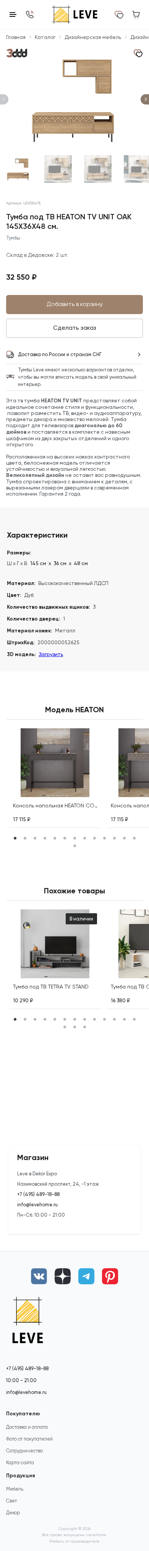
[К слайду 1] (18, 169)
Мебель (14, 1489)
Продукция (20, 1475)
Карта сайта (20, 1462)
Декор (13, 1512)
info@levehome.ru (37, 1204)
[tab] (43, 795)
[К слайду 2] (58, 169)
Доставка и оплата (27, 1427)
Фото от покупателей (29, 1439)
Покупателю (23, 1413)
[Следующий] (145, 99)
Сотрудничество (24, 1451)
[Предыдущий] (4, 99)
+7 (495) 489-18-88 (38, 1194)
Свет (11, 1501)
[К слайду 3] (97, 169)
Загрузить (51, 654)
